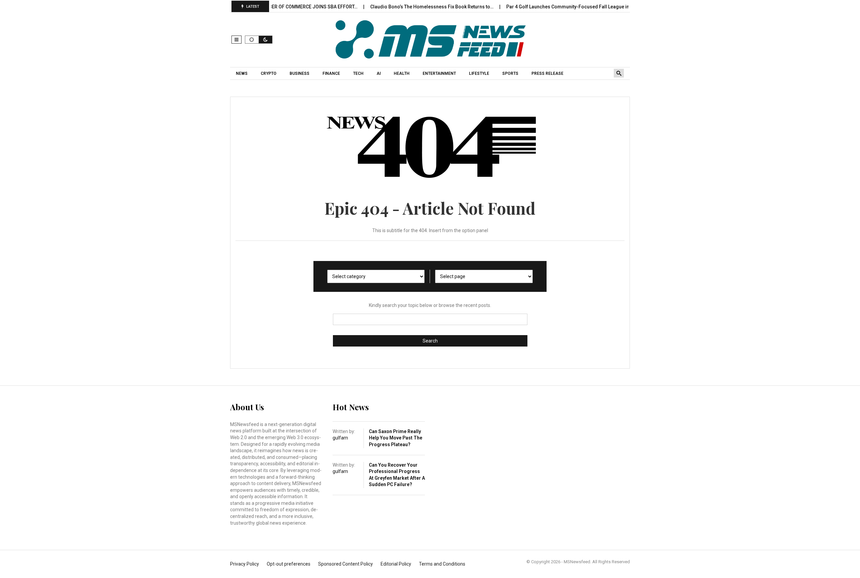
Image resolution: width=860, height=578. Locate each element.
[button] (236, 40)
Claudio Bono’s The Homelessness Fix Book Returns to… (419, 6)
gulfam (340, 437)
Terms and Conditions (442, 564)
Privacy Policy (244, 564)
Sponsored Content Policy (345, 564)
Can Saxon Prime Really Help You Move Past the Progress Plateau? (395, 438)
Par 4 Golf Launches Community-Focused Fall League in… (557, 6)
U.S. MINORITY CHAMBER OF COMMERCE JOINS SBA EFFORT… (278, 6)
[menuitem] (242, 73)
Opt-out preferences (288, 564)
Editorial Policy (396, 564)
